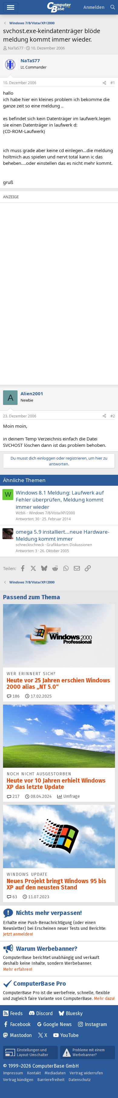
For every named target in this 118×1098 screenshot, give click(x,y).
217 (15, 796)
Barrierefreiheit (50, 1079)
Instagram (96, 1024)
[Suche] (112, 7)
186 (15, 696)
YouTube (69, 1035)
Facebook (20, 1024)
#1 (112, 82)
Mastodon (21, 1035)
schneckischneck (30, 544)
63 (14, 896)
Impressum (13, 1073)
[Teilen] (104, 83)
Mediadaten (55, 1073)
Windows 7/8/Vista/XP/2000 (52, 512)
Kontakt (34, 1073)
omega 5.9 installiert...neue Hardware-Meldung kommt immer (62, 535)
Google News (57, 1024)
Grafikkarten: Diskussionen (69, 544)
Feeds (16, 1013)
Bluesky (74, 1013)
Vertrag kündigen (18, 1079)
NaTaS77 (15, 48)
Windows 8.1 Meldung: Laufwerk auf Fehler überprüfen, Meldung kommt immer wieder (60, 500)
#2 (112, 416)
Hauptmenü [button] (10, 7)
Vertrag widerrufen (86, 1073)
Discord (44, 1013)
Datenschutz (79, 1079)
